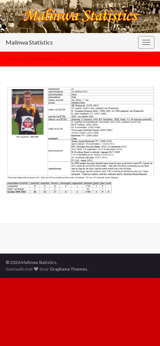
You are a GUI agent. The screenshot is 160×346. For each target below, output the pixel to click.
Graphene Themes (68, 269)
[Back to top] (143, 329)
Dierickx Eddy (45, 59)
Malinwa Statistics (29, 42)
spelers (13, 59)
